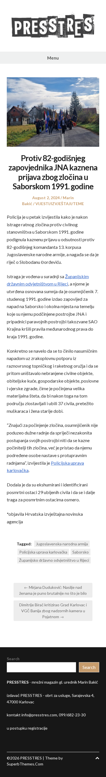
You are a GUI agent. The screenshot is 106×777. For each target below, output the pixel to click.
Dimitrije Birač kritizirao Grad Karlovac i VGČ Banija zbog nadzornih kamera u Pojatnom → (53, 610)
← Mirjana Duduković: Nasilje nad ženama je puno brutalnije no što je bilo (53, 590)
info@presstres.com (39, 714)
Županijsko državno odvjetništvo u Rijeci (54, 560)
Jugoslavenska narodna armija (62, 543)
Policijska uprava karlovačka (43, 552)
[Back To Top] (97, 758)
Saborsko (80, 552)
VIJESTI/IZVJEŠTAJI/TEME (59, 203)
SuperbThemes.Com (25, 763)
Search (13, 658)
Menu (53, 57)
